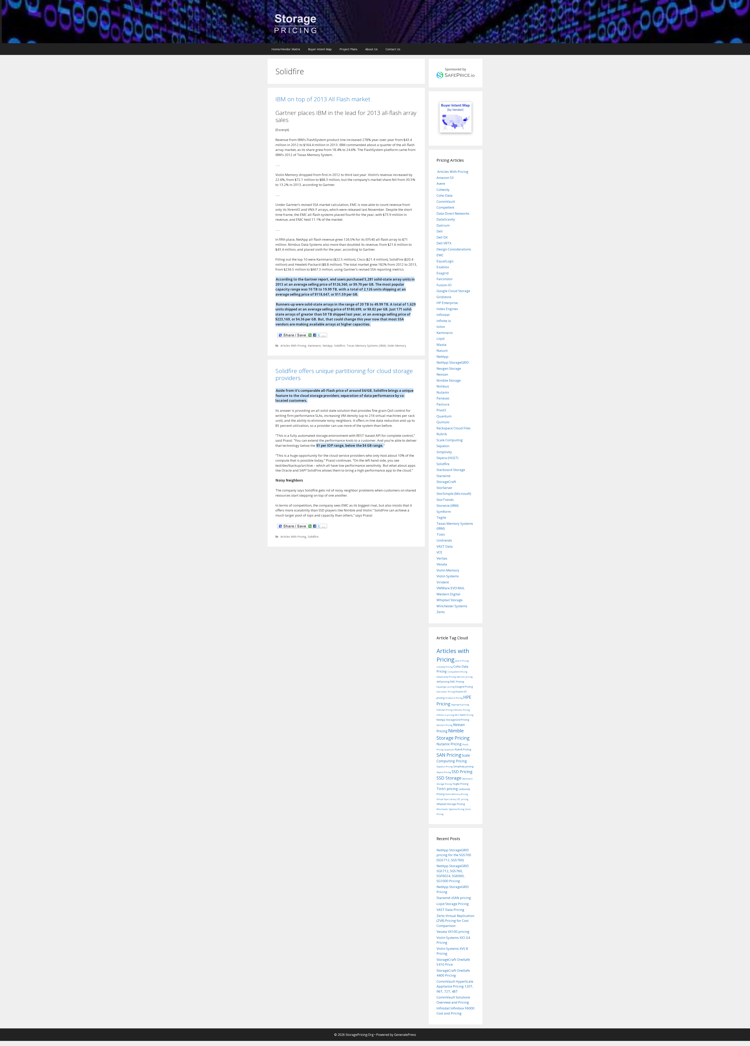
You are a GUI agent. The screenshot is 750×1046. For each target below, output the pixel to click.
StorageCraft (446, 481)
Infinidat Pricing (444, 710)
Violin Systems (448, 576)
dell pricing (443, 681)
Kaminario (314, 345)
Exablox (443, 267)
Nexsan (442, 374)
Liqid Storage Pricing (453, 904)
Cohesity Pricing (445, 667)
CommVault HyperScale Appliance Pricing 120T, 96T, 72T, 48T (455, 986)
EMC (440, 255)
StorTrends (445, 499)
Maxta (441, 344)
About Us (371, 49)
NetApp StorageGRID (453, 362)
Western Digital (448, 594)
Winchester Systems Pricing (450, 809)
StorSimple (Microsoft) (454, 493)
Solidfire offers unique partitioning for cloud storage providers (344, 374)
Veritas (442, 558)
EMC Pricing (457, 681)
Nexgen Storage (449, 368)
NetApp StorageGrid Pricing (453, 719)
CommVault (446, 201)
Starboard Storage (451, 469)
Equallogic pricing (445, 686)
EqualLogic (445, 261)
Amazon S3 (445, 177)
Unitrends (444, 540)
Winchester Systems (452, 606)
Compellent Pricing (457, 671)
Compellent (445, 207)
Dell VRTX (444, 243)
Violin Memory (397, 345)
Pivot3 (441, 410)
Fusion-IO (444, 285)
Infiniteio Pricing (461, 710)
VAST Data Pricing (450, 909)
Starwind (443, 476)
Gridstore (444, 297)
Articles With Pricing (293, 345)
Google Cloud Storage (453, 291)
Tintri (441, 534)
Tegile (441, 517)
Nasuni (442, 350)
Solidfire (339, 345)
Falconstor (445, 279)
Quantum (444, 416)
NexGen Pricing (444, 725)
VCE (439, 552)
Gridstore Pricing (453, 698)
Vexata (442, 564)
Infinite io (444, 320)
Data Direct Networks (453, 213)
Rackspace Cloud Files (454, 428)
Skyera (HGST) (447, 458)
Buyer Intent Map (320, 49)
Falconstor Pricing (446, 691)
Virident (443, 582)
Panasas (443, 398)
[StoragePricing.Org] (295, 23)
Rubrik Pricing (463, 749)
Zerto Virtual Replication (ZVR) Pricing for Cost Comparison (455, 920)
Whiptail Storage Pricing (451, 804)
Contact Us (393, 49)
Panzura (443, 404)
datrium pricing (464, 677)
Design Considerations (454, 249)
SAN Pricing (449, 755)
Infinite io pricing (445, 715)
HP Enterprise (447, 303)
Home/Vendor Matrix (285, 49)
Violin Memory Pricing (456, 794)
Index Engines (447, 309)
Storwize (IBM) (448, 505)
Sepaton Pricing (445, 766)
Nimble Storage (449, 380)
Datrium (443, 225)
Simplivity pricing (463, 766)
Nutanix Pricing (449, 744)
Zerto (441, 612)
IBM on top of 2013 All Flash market (322, 99)
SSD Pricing (462, 771)
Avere (441, 183)
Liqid (441, 338)
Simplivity (444, 452)
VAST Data (445, 546)
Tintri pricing (447, 788)
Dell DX (442, 237)
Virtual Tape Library (446, 799)
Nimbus (443, 386)
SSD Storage (449, 778)
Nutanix (443, 392)
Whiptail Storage (449, 600)
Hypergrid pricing (460, 704)
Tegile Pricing (460, 784)
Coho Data (445, 195)
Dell (440, 231)
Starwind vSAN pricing (454, 897)
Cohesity (443, 189)
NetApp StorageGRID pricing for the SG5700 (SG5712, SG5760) (454, 855)
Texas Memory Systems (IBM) (366, 345)
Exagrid (443, 273)
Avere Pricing (462, 660)
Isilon (441, 326)
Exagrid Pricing (464, 686)
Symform (444, 511)
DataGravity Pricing (446, 677)
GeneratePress (405, 1035)
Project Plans (348, 49)
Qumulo (443, 422)
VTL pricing (462, 799)
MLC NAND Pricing (464, 715)
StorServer (444, 487)
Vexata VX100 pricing (453, 931)
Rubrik (442, 434)
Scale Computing (450, 440)
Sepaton (443, 446)
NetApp (327, 345)
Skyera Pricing (444, 772)
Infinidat (443, 314)
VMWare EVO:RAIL (451, 588)
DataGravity (446, 219)
